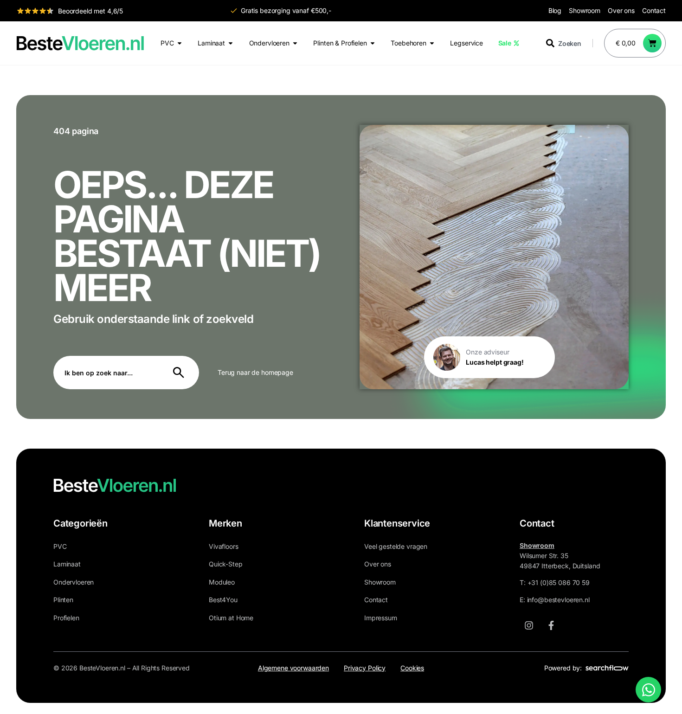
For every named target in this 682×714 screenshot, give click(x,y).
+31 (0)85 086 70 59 (559, 582)
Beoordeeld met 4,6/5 (90, 11)
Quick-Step (226, 564)
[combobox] (569, 43)
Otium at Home (231, 618)
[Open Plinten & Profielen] (372, 43)
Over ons (621, 10)
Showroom (584, 10)
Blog (554, 10)
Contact (654, 10)
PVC (60, 546)
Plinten (63, 600)
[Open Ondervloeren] (295, 43)
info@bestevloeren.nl (558, 600)
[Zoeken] (180, 372)
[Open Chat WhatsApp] (648, 689)
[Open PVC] (179, 43)
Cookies (412, 668)
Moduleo (222, 582)
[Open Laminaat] (230, 43)
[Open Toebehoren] (432, 43)
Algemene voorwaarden (293, 668)
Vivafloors (223, 546)
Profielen (66, 618)
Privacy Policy (365, 668)
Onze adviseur (487, 352)
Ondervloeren (73, 582)
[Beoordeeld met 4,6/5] (35, 10)
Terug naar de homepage (255, 372)
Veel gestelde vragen (395, 546)
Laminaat (67, 564)
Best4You (223, 600)
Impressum (380, 618)
